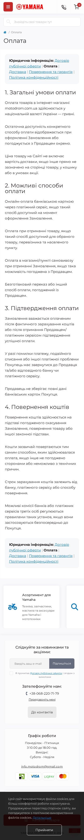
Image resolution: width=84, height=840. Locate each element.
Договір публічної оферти (46, 673)
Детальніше (42, 817)
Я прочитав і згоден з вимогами (44, 675)
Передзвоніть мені (42, 699)
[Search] (9, 21)
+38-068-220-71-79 (44, 693)
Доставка (17, 72)
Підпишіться (62, 663)
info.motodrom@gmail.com (42, 766)
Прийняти (44, 830)
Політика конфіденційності (33, 77)
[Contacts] (63, 7)
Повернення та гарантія (51, 72)
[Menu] (8, 6)
